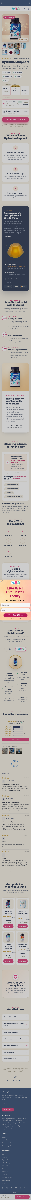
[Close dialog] (2, 581)
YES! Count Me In (15, 615)
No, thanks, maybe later (15, 619)
